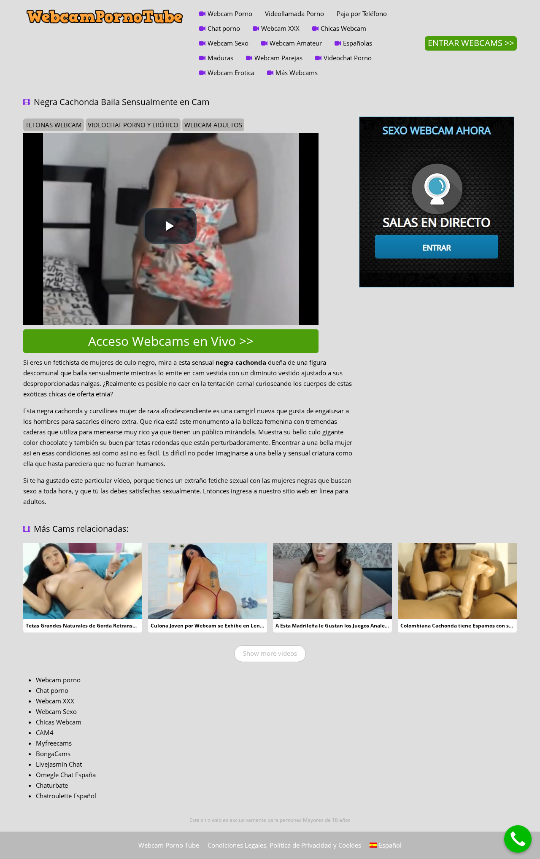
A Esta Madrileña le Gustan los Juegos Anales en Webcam (346, 625)
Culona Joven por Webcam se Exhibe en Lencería (211, 625)
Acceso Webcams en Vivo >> (171, 341)
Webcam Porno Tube (168, 845)
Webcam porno (58, 680)
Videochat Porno (348, 58)
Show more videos (270, 653)
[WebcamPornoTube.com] (104, 6)
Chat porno (224, 28)
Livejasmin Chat (59, 764)
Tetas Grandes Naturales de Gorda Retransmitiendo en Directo (104, 625)
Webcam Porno (230, 13)
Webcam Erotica (231, 72)
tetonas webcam (53, 125)
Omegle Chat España (66, 774)
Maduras (220, 58)
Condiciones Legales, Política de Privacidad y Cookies (284, 845)
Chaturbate (52, 785)
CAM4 (45, 732)
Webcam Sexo (228, 43)
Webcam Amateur (296, 43)
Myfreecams (54, 743)
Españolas (357, 43)
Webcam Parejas (278, 58)
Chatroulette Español (66, 796)
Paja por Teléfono (362, 13)
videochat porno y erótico (133, 125)
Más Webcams (296, 72)
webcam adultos (213, 125)
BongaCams (53, 753)
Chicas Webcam (343, 28)
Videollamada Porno (294, 13)
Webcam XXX (280, 28)
